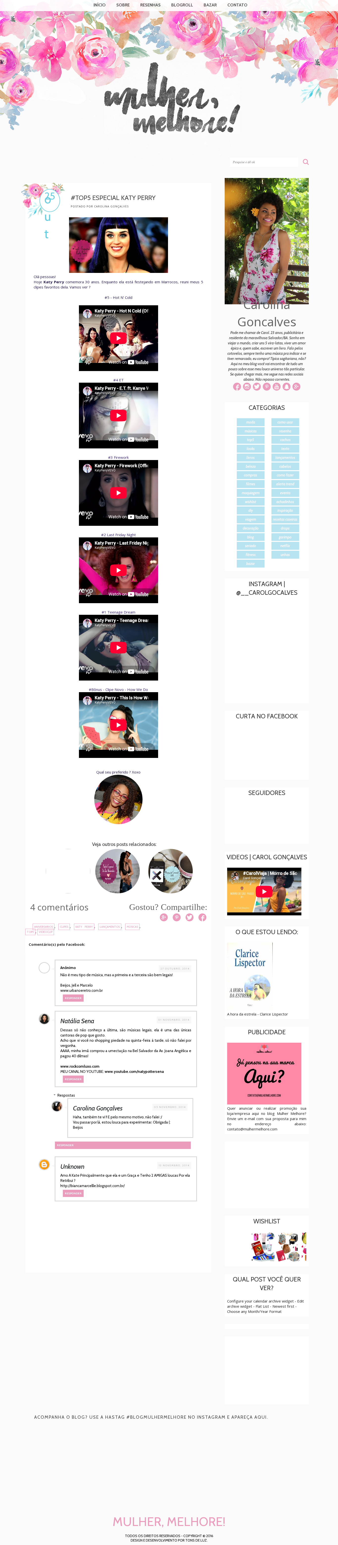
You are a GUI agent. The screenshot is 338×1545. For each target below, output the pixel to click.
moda (250, 422)
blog (250, 537)
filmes (250, 484)
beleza (251, 466)
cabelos (285, 466)
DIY (250, 510)
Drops (285, 528)
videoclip (45, 932)
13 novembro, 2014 (174, 1165)
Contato (237, 4)
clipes (64, 926)
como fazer (285, 475)
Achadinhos (285, 502)
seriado (250, 546)
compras (250, 475)
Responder (73, 998)
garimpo (285, 537)
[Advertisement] (122, 1317)
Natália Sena (77, 1021)
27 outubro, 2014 (175, 968)
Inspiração (285, 510)
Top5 (30, 932)
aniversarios (43, 926)
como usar (285, 422)
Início (100, 4)
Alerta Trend (285, 484)
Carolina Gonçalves (97, 1108)
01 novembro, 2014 (174, 1019)
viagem (250, 519)
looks (251, 448)
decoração (251, 528)
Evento (285, 493)
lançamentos (110, 926)
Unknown (72, 1166)
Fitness (251, 554)
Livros (250, 457)
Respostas (66, 1095)
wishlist (250, 502)
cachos (285, 440)
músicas (132, 926)
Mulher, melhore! (65, 149)
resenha (285, 431)
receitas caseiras (285, 519)
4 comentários (59, 907)
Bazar (210, 4)
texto (285, 448)
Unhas (285, 554)
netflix (285, 546)
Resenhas (150, 4)
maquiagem (251, 493)
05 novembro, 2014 (170, 1107)
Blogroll (182, 4)
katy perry (84, 926)
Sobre (123, 4)
